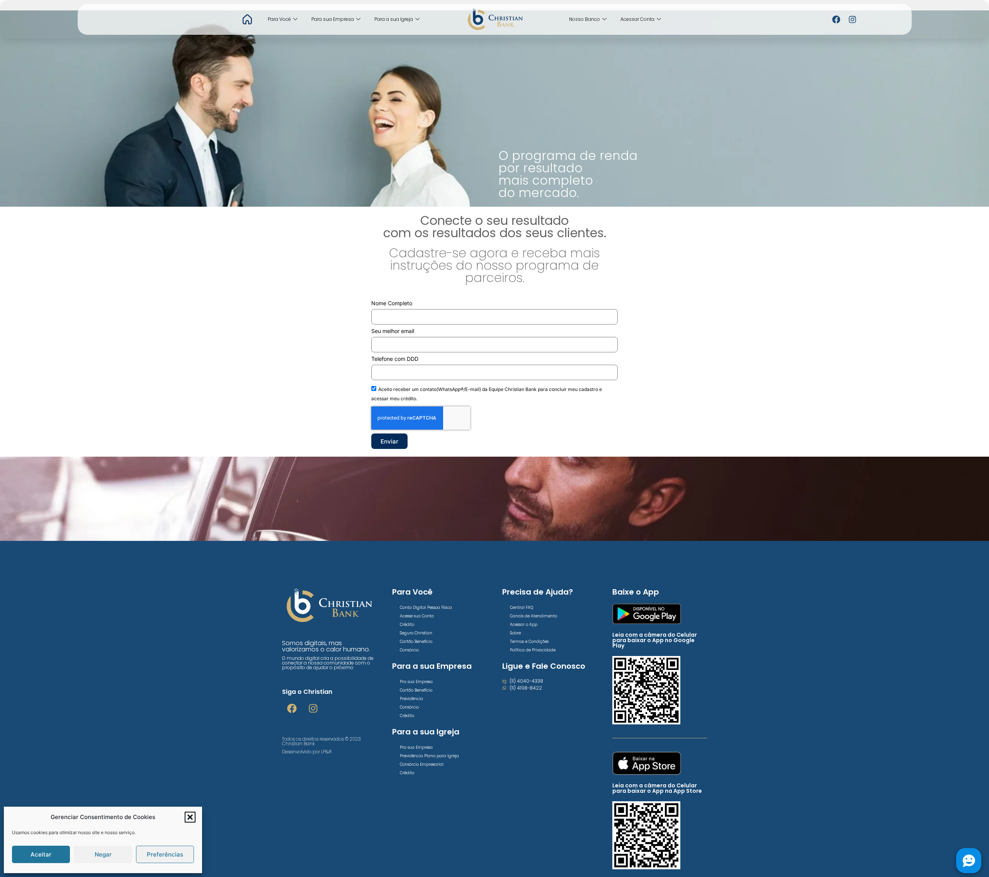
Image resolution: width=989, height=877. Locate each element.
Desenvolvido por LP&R (306, 751)
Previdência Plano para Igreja (429, 756)
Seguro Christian (416, 633)
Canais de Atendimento (533, 616)
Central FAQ (521, 607)
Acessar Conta (637, 19)
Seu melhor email (392, 331)
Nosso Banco (584, 19)
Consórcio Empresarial (422, 764)
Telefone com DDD (394, 359)
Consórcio (409, 650)
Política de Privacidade (533, 650)
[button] (190, 817)
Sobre (515, 633)
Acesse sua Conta (417, 616)
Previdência (411, 699)
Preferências (165, 854)
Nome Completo (391, 303)
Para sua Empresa (332, 19)
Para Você (279, 19)
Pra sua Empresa (416, 682)
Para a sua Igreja (393, 19)
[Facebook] (836, 19)
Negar (103, 854)
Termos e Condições (529, 641)
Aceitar (41, 854)
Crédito (407, 624)
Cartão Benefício (416, 641)
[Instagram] (853, 19)
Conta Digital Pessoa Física (426, 607)
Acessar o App (523, 624)
